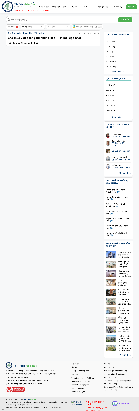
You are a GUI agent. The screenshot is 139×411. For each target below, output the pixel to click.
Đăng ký (118, 7)
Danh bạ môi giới (78, 391)
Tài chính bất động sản (80, 385)
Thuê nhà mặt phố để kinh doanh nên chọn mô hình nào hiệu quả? (124, 292)
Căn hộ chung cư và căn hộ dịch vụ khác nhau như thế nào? (124, 310)
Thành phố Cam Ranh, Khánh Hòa (116, 205)
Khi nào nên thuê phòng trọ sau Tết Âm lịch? (124, 273)
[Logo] (7, 7)
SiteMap (74, 367)
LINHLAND (117, 134)
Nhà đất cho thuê (60, 7)
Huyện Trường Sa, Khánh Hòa (117, 227)
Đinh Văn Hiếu (118, 141)
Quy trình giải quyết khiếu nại (115, 371)
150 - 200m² (111, 110)
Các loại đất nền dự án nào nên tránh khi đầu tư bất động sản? (124, 348)
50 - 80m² (110, 95)
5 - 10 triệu (111, 61)
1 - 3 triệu (110, 51)
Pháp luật (75, 374)
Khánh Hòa (27, 33)
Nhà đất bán (44, 7)
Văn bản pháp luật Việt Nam (82, 378)
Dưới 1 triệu (111, 46)
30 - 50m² (110, 90)
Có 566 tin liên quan (121, 151)
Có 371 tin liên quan (121, 167)
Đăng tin (131, 7)
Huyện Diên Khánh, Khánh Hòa (117, 219)
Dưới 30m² (110, 85)
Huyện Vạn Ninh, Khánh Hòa (116, 234)
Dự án (74, 7)
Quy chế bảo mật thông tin (114, 374)
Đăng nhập (103, 7)
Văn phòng (39, 33)
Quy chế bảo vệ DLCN (112, 377)
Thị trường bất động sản (80, 381)
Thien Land (117, 165)
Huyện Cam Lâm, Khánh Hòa (117, 198)
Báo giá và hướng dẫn (80, 371)
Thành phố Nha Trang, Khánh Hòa (116, 191)
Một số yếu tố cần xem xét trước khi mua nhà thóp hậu (124, 329)
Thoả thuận (111, 41)
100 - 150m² (111, 105)
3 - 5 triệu (110, 56)
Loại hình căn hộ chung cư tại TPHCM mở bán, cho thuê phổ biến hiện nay (124, 338)
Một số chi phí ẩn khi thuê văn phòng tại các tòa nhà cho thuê (124, 301)
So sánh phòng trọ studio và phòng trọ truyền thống (123, 283)
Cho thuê (16, 33)
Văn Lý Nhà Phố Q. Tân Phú (120, 157)
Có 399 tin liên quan (121, 160)
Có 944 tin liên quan (118, 144)
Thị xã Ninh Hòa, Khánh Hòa (116, 212)
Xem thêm (126, 173)
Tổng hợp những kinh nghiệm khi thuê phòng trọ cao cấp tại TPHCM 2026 (123, 320)
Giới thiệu (75, 364)
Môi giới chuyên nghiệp (86, 26)
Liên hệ (107, 364)
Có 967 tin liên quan (121, 136)
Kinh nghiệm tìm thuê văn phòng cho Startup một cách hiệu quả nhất (124, 264)
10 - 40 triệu (111, 66)
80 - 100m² (111, 100)
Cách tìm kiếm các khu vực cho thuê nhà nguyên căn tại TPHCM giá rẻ (124, 255)
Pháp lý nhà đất (77, 388)
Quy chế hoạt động (111, 367)
